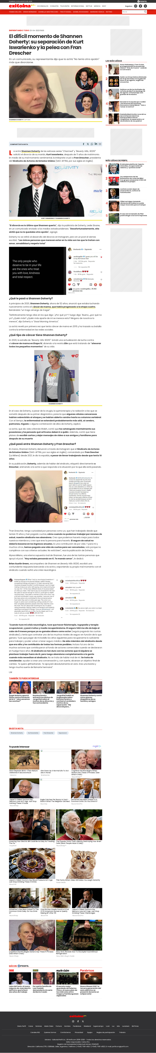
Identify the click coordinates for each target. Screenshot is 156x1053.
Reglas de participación (106, 1032)
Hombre (67, 1026)
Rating (109, 12)
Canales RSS (35, 1032)
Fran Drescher (48, 733)
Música (97, 6)
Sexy (104, 6)
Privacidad (79, 1032)
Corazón (54, 6)
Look (108, 1026)
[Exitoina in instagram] (135, 6)
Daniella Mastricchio (48, 12)
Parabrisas (77, 1026)
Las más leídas (114, 61)
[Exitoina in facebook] (140, 6)
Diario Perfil (21, 1026)
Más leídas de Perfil (117, 160)
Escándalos (42, 6)
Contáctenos (65, 1032)
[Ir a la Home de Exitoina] (22, 6)
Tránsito (122, 1032)
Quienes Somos (50, 1032)
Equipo (89, 1032)
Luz (113, 1026)
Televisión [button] (64, 6)
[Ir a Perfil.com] (142, 2)
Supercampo (98, 1026)
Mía (118, 1026)
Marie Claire (48, 1026)
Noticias (39, 1026)
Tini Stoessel (65, 12)
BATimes (135, 1026)
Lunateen (125, 1026)
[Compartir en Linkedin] (96, 144)
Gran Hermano (30, 12)
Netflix (89, 6)
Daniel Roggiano (81, 12)
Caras (30, 1026)
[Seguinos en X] (145, 6)
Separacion (63, 733)
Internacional (77, 6)
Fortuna (59, 1026)
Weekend (87, 1026)
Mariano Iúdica (97, 12)
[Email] (100, 144)
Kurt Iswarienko (33, 733)
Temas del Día (15, 12)
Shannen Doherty (17, 733)
